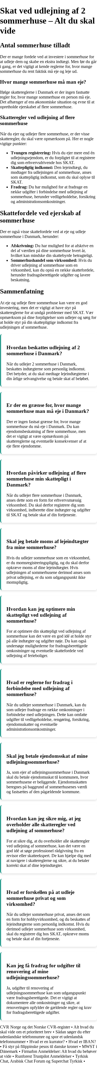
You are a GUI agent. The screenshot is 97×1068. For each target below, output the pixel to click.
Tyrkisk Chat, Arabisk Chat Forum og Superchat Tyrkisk (44, 1058)
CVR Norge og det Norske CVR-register (35, 1027)
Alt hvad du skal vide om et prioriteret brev (47, 1029)
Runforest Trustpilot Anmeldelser (43, 1056)
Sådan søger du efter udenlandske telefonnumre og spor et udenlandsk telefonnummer (45, 1037)
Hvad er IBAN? (82, 1041)
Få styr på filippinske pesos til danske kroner (40, 1046)
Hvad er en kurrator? (47, 1041)
